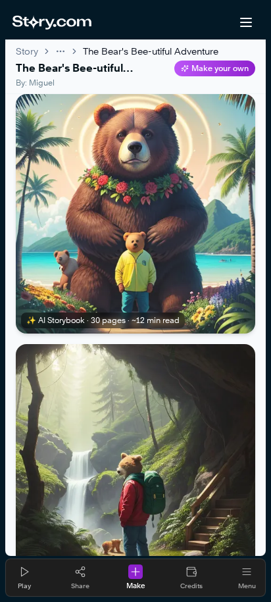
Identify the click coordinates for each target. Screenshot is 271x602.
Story (27, 51)
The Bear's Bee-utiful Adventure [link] (150, 51)
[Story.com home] (51, 22)
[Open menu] (246, 22)
